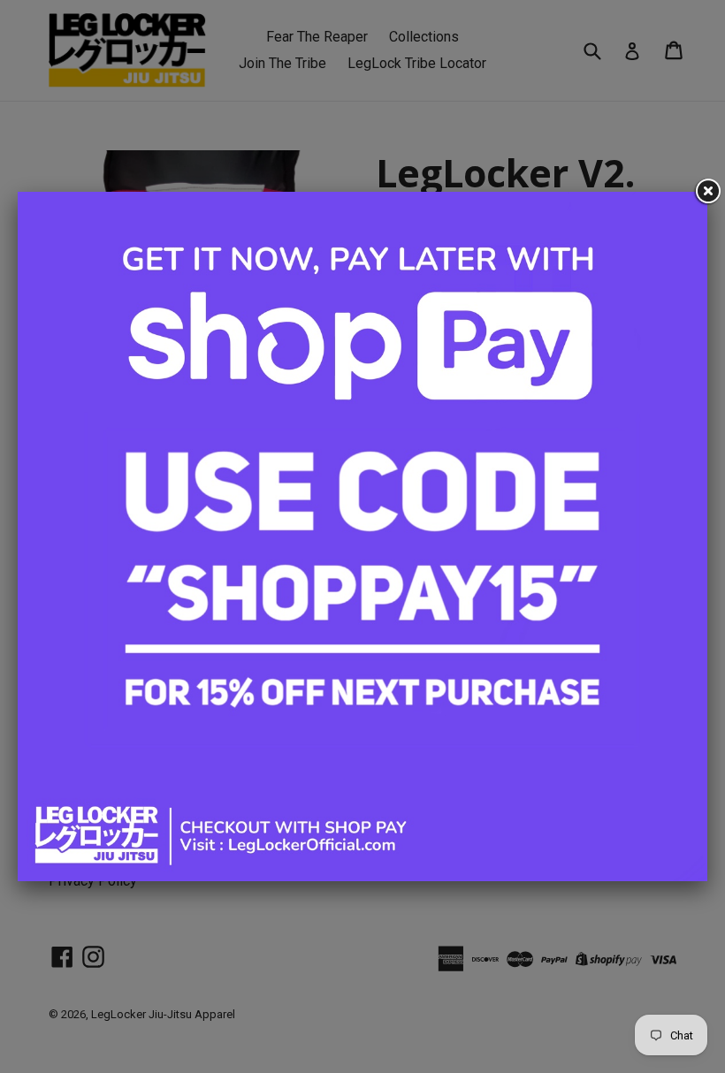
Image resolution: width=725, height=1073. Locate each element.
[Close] (707, 192)
